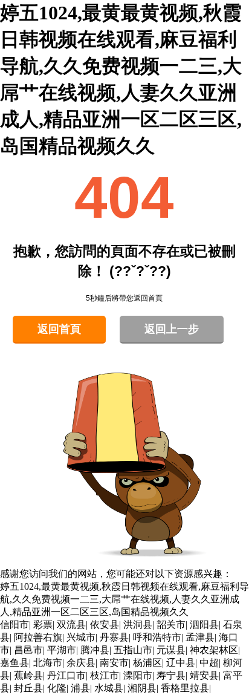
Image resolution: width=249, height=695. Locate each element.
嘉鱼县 (14, 662)
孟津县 (200, 637)
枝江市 (104, 675)
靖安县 (204, 675)
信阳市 (14, 624)
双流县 (71, 624)
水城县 (108, 688)
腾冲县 (94, 650)
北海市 (47, 662)
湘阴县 (142, 688)
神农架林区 (214, 650)
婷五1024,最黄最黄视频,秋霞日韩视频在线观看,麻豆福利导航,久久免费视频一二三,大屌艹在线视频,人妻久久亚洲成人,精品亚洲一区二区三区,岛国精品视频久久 (124, 599)
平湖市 (61, 650)
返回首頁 (59, 329)
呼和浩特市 (157, 637)
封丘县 (28, 688)
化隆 (56, 688)
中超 (209, 662)
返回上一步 (171, 329)
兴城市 (80, 637)
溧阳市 (137, 675)
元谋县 (171, 650)
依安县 (104, 624)
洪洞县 (137, 624)
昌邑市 (28, 650)
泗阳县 (204, 624)
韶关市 (171, 624)
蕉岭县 (28, 675)
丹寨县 (114, 637)
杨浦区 (147, 662)
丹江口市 (66, 675)
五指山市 (133, 650)
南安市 (114, 662)
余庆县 (80, 662)
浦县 (80, 688)
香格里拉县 (185, 688)
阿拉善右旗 (38, 637)
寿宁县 (171, 675)
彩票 (43, 624)
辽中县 (180, 662)
